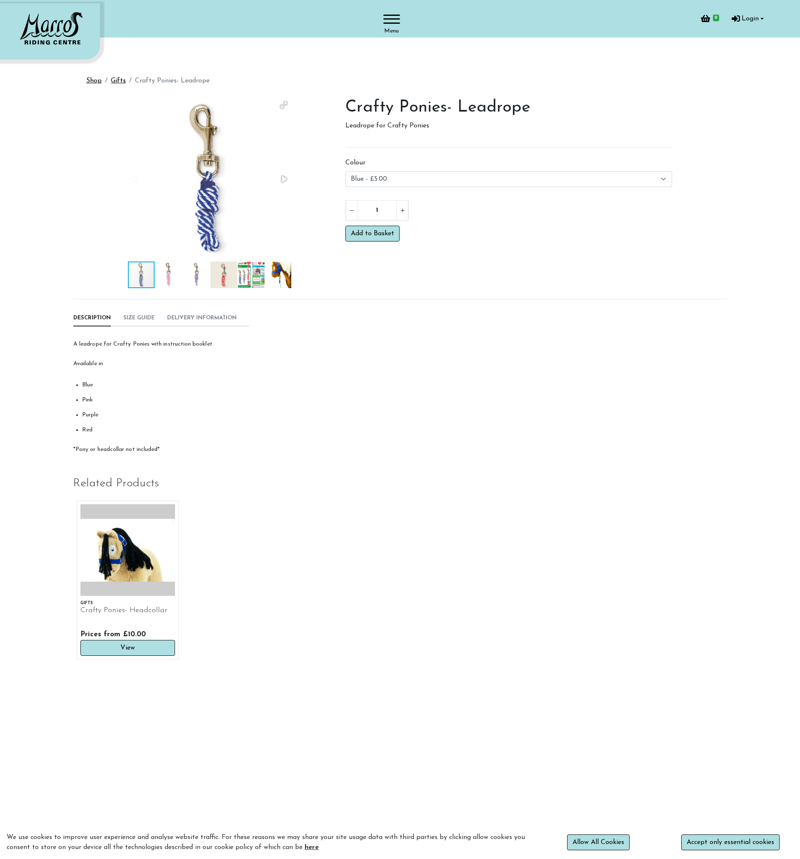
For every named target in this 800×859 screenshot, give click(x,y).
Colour (355, 162)
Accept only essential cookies (730, 842)
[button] (283, 105)
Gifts (118, 80)
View (127, 648)
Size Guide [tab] (139, 318)
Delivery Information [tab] (202, 318)
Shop (94, 80)
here (312, 847)
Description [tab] (92, 318)
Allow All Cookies (598, 842)
